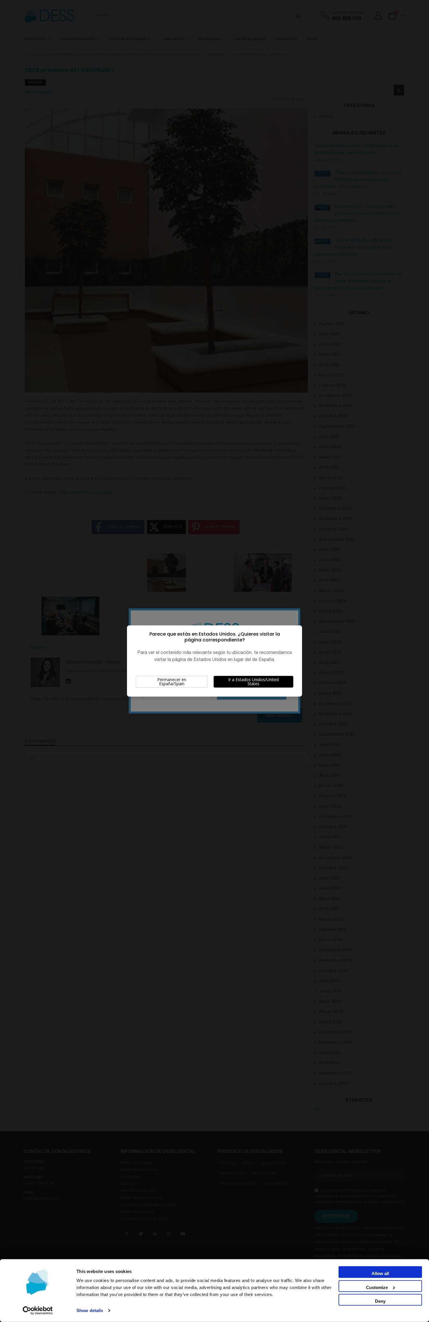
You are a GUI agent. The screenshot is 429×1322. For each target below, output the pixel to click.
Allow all (380, 1273)
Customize (377, 1287)
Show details (89, 1310)
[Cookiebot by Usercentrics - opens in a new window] (37, 1310)
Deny (380, 1301)
